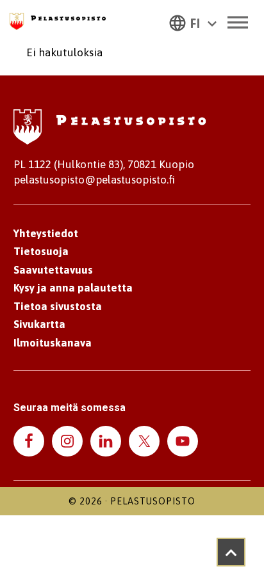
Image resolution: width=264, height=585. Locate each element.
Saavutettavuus (53, 269)
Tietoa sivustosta (57, 306)
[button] (193, 22)
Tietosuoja (41, 251)
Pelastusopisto (152, 501)
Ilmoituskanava (52, 342)
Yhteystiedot (45, 233)
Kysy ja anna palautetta (73, 287)
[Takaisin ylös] (231, 552)
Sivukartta (39, 324)
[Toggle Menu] (237, 22)
